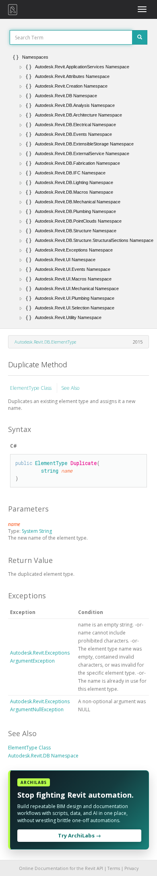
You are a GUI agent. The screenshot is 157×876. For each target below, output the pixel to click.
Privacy (131, 868)
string (49, 470)
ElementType (51, 463)
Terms (113, 868)
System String (37, 531)
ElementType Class (31, 388)
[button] (21, 67)
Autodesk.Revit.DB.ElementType (45, 342)
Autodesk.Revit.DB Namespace (43, 755)
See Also (70, 388)
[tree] (78, 187)
